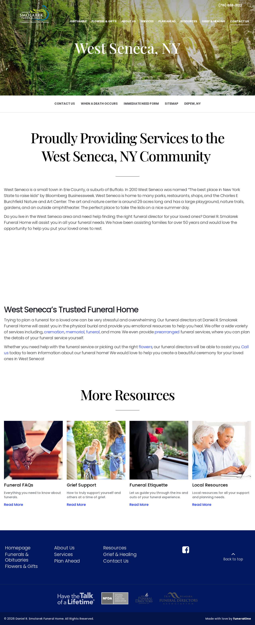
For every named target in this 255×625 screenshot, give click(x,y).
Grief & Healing (119, 554)
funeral (93, 332)
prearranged (167, 332)
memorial (75, 332)
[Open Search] (249, 5)
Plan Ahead (67, 561)
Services (63, 554)
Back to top (233, 559)
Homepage (17, 548)
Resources (114, 548)
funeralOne (242, 619)
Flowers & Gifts (21, 566)
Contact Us (115, 561)
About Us (64, 548)
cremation (54, 332)
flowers (145, 347)
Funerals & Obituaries (16, 557)
